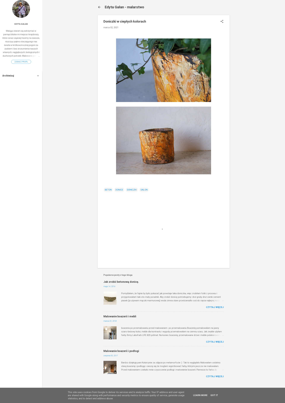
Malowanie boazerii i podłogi (121, 351)
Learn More (200, 395)
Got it (214, 395)
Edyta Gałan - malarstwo (124, 7)
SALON (144, 189)
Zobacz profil (21, 62)
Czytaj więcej (215, 307)
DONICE (119, 189)
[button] (222, 22)
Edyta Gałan (21, 24)
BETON (108, 189)
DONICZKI (132, 189)
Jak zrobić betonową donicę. (121, 281)
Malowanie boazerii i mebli (119, 316)
